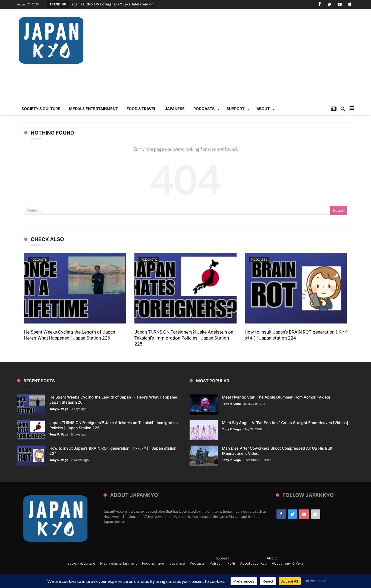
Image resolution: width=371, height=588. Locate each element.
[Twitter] (329, 4)
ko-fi (231, 563)
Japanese (177, 563)
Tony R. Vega (58, 409)
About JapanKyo (253, 563)
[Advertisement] (255, 58)
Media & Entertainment (118, 563)
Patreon (216, 563)
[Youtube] (339, 4)
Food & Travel (153, 563)
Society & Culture (81, 563)
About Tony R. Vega (287, 563)
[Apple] (349, 4)
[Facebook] (319, 4)
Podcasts (38, 260)
